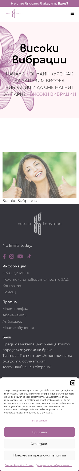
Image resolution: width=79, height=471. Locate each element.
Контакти (13, 286)
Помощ (9, 292)
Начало (15, 73)
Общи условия (16, 273)
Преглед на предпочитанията (39, 455)
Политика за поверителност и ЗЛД (35, 280)
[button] (73, 383)
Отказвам (39, 444)
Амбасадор (13, 321)
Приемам (39, 432)
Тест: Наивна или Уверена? (27, 367)
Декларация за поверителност (54, 465)
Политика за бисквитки (19, 465)
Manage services (38, 420)
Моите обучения (18, 328)
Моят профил (15, 309)
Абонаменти (15, 315)
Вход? (63, 3)
